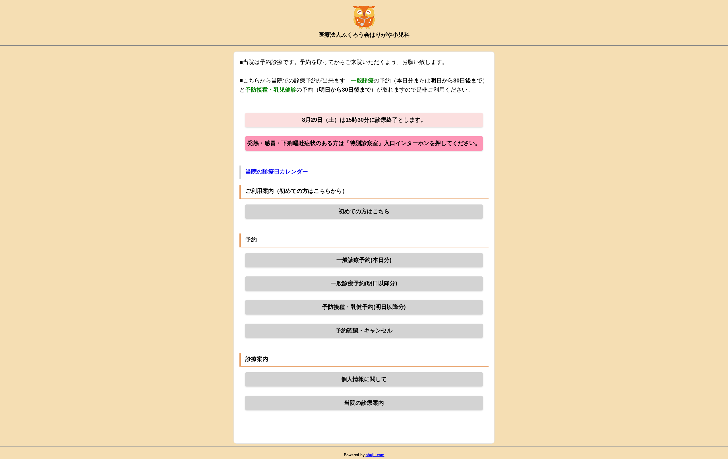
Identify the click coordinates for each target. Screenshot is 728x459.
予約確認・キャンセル (364, 330)
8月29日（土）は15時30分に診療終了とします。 (364, 120)
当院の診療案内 (364, 403)
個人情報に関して (364, 379)
